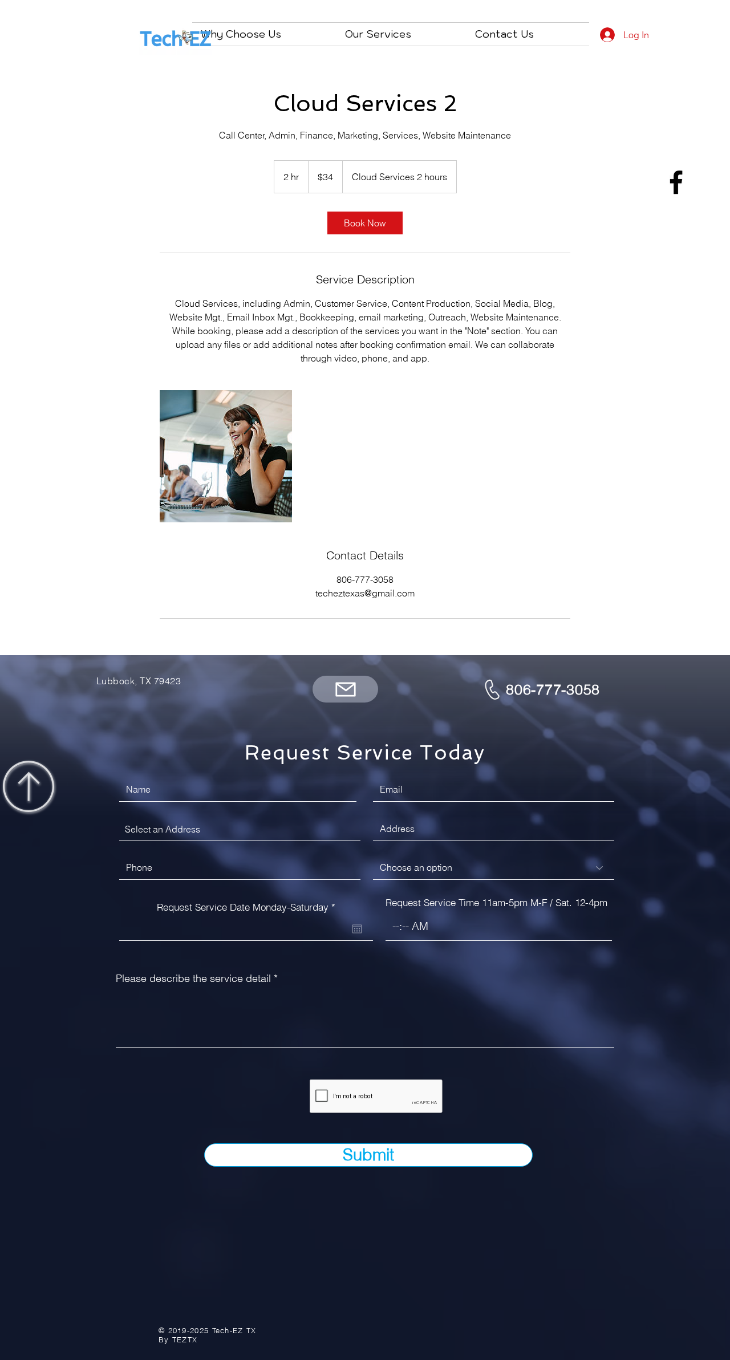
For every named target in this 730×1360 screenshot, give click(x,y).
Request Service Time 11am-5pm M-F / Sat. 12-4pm (496, 902)
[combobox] (239, 829)
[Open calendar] (357, 928)
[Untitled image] (226, 456)
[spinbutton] (499, 926)
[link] (365, 223)
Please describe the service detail (193, 978)
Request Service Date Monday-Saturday (248, 907)
